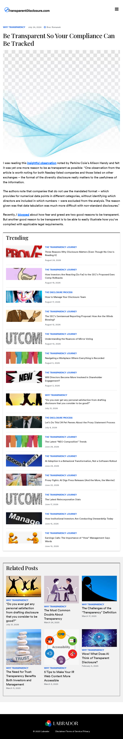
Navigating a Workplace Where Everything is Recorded (74, 358)
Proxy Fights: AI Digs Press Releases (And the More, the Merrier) (80, 480)
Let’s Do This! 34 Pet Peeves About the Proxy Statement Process (80, 422)
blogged (23, 214)
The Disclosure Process (58, 292)
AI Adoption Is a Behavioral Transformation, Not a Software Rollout (81, 461)
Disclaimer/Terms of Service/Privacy (72, 731)
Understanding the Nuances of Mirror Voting (69, 338)
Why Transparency (14, 27)
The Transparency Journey (61, 247)
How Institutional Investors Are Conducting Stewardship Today (79, 518)
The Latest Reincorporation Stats (63, 499)
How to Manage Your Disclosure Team (65, 297)
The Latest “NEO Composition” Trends (66, 441)
